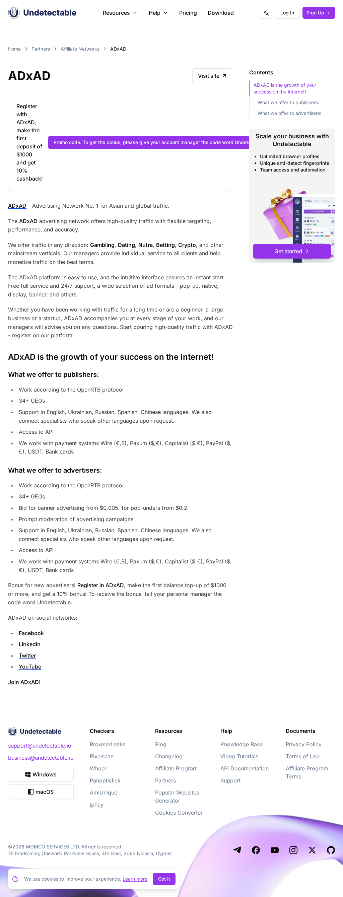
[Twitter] (312, 850)
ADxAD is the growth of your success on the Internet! (285, 88)
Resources (116, 12)
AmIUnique (103, 792)
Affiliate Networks (80, 49)
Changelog (169, 756)
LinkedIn (30, 644)
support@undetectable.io (39, 745)
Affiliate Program (176, 768)
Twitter (27, 655)
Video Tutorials (239, 756)
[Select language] (266, 13)
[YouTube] (275, 850)
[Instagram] (293, 850)
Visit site (208, 75)
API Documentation (244, 768)
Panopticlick (105, 780)
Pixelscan (102, 756)
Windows (44, 774)
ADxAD (17, 205)
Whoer (98, 768)
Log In (287, 12)
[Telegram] (237, 850)
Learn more (135, 879)
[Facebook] (256, 850)
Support (230, 780)
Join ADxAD (23, 682)
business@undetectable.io (41, 757)
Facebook (31, 633)
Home (14, 49)
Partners (40, 49)
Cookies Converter (179, 812)
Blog (160, 744)
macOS (45, 791)
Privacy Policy (304, 744)
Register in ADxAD (100, 585)
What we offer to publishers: (288, 102)
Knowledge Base (241, 744)
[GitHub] (331, 850)
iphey (97, 804)
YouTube (30, 666)
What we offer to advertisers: (289, 113)
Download (221, 12)
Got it (164, 879)
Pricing (188, 12)
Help (154, 12)
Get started (288, 251)
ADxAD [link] (118, 49)
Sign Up (315, 12)
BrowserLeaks (107, 744)
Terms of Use (303, 756)
